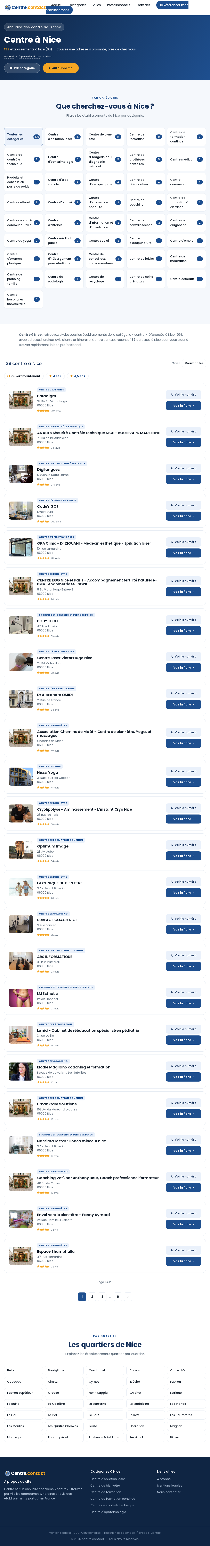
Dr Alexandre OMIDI (55, 694)
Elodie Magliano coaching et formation (73, 1067)
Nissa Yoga (47, 772)
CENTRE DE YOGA (50, 766)
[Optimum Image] (21, 850)
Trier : (177, 363)
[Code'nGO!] (21, 511)
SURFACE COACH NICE (57, 919)
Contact (143, 5)
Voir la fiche (182, 406)
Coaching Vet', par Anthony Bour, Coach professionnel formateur (98, 1177)
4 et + (57, 376)
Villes (97, 5)
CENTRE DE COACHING (53, 913)
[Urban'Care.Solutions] (21, 1108)
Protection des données (119, 1533)
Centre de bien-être (105, 1485)
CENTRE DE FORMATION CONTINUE (61, 840)
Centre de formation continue (112, 1499)
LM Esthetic (47, 993)
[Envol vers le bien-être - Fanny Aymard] (21, 1219)
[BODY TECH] (21, 625)
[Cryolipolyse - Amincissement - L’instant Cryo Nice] (21, 813)
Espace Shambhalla (56, 1251)
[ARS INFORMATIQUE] (21, 961)
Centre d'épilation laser (107, 1479)
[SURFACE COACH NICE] (21, 924)
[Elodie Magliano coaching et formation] (21, 1072)
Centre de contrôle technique (112, 1505)
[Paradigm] (21, 400)
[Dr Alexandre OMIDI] (21, 699)
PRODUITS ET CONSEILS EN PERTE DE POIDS (66, 615)
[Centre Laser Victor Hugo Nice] (21, 662)
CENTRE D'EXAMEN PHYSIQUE (57, 500)
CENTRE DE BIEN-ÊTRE (53, 574)
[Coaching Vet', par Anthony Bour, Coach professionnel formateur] (21, 1182)
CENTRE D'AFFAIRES (51, 389)
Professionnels (118, 5)
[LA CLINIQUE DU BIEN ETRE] (21, 887)
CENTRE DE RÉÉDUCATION (55, 1024)
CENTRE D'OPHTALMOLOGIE (56, 688)
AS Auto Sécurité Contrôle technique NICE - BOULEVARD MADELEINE (98, 432)
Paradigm (46, 395)
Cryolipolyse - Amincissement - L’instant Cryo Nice (84, 809)
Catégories (77, 5)
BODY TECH (47, 620)
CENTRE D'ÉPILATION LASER (56, 537)
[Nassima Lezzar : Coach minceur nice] (21, 1145)
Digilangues (48, 469)
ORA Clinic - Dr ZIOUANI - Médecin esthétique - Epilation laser (94, 543)
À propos (164, 1479)
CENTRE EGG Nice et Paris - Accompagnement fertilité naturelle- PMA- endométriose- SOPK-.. (97, 582)
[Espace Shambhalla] (21, 1256)
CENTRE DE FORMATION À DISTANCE (62, 463)
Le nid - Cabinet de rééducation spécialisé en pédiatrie (88, 1030)
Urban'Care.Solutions (56, 1104)
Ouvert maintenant (25, 376)
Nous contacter (168, 1492)
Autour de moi (62, 68)
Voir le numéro (185, 394)
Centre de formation (105, 1492)
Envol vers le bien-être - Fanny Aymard (73, 1214)
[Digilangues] (21, 474)
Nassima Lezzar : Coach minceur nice (71, 1140)
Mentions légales (169, 1485)
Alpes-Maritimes (30, 56)
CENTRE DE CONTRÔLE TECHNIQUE (61, 426)
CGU (76, 1533)
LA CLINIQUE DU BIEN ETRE (59, 883)
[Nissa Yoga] (21, 777)
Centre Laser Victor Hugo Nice (64, 657)
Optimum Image (52, 846)
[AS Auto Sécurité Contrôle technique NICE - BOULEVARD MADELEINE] (21, 437)
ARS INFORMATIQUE (54, 956)
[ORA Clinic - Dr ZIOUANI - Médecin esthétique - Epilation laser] (21, 547)
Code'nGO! (47, 506)
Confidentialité (91, 1533)
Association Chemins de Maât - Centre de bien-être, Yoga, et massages (94, 733)
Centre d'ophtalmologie (108, 1512)
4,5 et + (79, 376)
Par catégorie (24, 68)
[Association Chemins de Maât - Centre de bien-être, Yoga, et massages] (21, 738)
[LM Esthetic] (21, 998)
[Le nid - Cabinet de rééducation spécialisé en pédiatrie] (21, 1035)
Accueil (56, 5)
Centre (28, 7)
